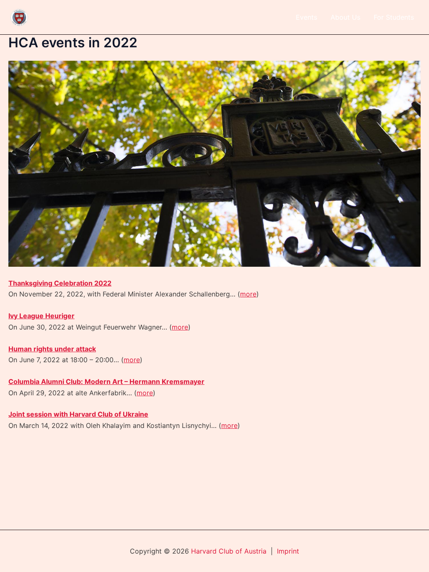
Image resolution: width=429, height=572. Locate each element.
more (248, 294)
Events (306, 17)
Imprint (288, 551)
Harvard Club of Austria (228, 551)
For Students (394, 17)
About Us (345, 17)
